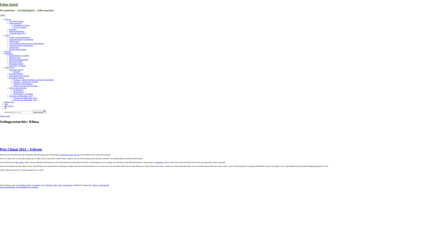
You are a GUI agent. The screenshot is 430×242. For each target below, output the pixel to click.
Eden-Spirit (9, 4)
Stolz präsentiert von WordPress (27, 187)
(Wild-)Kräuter (14, 41)
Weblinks (7, 52)
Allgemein (49, 185)
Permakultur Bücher (16, 64)
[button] (5, 109)
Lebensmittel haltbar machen (19, 76)
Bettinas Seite (9, 102)
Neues (60, 185)
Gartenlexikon (14, 48)
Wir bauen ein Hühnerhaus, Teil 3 (25, 100)
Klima (95, 185)
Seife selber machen (16, 70)
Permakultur (8, 54)
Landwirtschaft (103, 185)
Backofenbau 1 (18, 90)
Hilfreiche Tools (14, 58)
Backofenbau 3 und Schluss (23, 94)
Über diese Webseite (16, 21)
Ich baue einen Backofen (18, 88)
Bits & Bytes (9, 106)
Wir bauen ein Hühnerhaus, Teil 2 (25, 98)
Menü (2, 15)
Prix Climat (20, 162)
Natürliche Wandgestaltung (23, 84)
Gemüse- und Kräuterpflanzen (19, 37)
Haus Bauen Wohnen (16, 78)
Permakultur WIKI (15, 62)
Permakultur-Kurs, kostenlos (19, 56)
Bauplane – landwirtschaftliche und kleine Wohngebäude (33, 80)
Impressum (13, 29)
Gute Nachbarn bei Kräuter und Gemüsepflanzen (26, 43)
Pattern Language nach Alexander (25, 86)
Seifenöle (16, 72)
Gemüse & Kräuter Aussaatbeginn (21, 39)
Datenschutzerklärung (16, 31)
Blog (6, 104)
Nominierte (159, 162)
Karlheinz (37, 185)
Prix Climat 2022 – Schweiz (21, 149)
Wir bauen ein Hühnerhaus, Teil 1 (21, 96)
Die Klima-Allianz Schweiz (70, 155)
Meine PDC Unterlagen (17, 66)
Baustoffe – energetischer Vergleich (26, 82)
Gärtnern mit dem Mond (17, 50)
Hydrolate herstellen (16, 74)
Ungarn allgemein (15, 23)
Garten (6, 35)
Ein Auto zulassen (19, 27)
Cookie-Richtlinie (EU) (17, 33)
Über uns (7, 19)
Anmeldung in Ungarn (21, 25)
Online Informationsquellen (18, 60)
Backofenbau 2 (18, 92)
